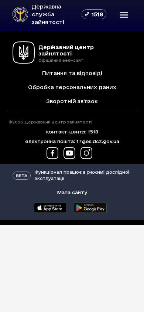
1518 (93, 131)
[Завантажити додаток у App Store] (50, 208)
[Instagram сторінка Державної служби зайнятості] (86, 153)
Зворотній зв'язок (72, 101)
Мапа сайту (72, 192)
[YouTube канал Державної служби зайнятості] (69, 153)
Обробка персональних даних (72, 87)
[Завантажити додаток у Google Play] (90, 208)
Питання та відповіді (72, 73)
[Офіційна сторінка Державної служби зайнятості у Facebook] (52, 153)
